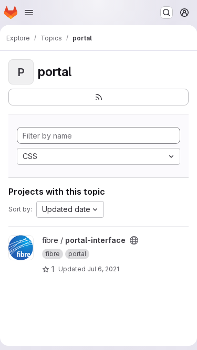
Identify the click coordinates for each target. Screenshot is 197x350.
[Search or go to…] (166, 12)
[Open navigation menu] (28, 12)
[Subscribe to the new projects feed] (98, 97)
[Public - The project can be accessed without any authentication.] (134, 240)
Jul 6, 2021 (103, 269)
